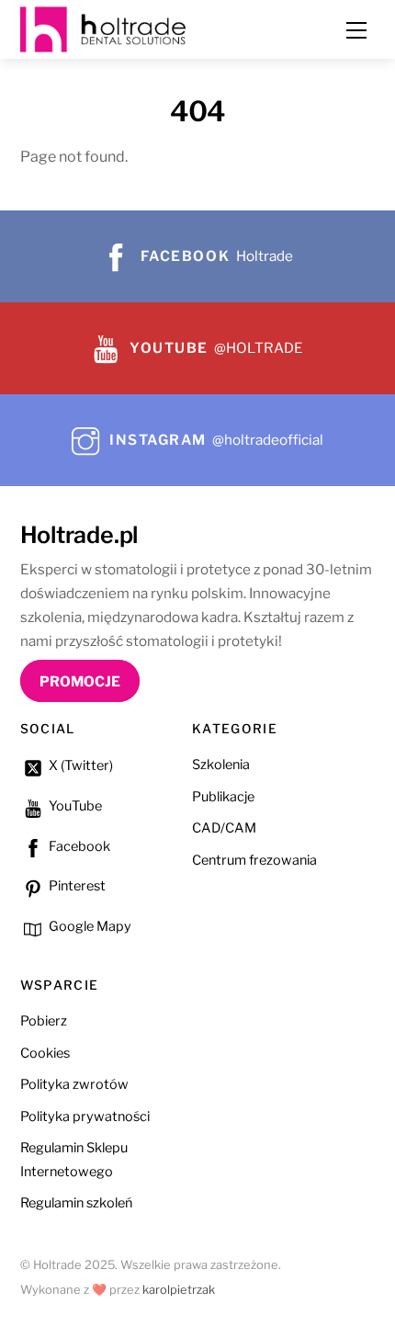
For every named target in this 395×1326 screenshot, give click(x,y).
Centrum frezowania (254, 860)
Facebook (78, 846)
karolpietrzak (178, 1290)
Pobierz (43, 1021)
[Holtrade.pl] (103, 27)
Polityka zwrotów (74, 1084)
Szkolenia (221, 764)
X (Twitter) (79, 765)
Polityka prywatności (85, 1116)
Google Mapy (88, 926)
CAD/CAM (224, 828)
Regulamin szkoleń (76, 1203)
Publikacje (223, 796)
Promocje (80, 681)
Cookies (45, 1053)
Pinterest (76, 886)
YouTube (74, 806)
